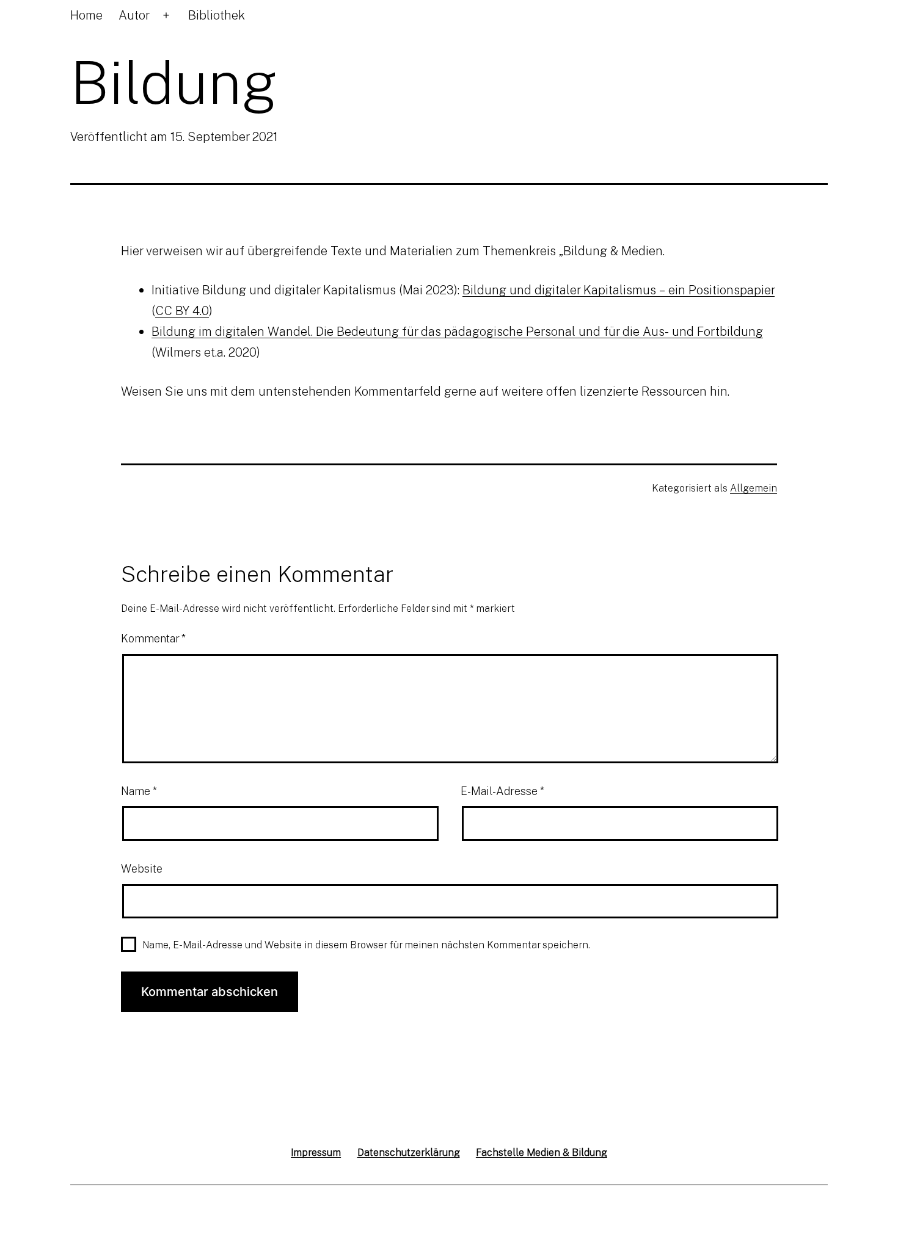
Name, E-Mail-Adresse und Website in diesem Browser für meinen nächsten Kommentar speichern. (366, 945)
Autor (134, 14)
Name (139, 790)
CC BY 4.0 (182, 310)
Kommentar (153, 638)
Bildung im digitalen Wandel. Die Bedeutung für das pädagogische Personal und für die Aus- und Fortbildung (457, 331)
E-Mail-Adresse (502, 790)
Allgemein (753, 488)
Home (86, 14)
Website (141, 868)
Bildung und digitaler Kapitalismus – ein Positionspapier (618, 289)
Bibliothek (216, 14)
